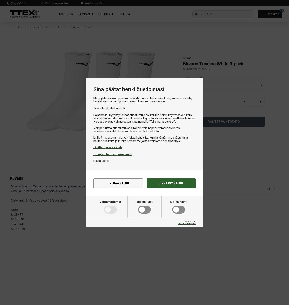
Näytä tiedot (101, 161)
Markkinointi (178, 202)
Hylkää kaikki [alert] (118, 183)
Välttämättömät (110, 202)
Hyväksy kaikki (171, 183)
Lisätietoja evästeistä (107, 147)
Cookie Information (187, 223)
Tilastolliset (144, 202)
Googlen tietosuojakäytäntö (112, 154)
